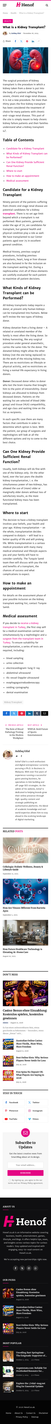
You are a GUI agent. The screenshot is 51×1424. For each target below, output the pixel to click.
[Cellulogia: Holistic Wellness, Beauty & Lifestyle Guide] (25, 850)
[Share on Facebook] (15, 41)
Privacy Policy (27, 1183)
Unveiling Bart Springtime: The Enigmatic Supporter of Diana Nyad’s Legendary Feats (31, 1355)
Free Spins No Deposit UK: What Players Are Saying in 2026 (30, 1075)
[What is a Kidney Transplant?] (25, 72)
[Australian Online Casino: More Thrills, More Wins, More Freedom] (8, 1044)
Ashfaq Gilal (16, 33)
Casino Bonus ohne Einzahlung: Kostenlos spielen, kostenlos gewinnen (25, 1014)
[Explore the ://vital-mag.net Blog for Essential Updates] (8, 1387)
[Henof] (25, 5)
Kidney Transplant (13, 702)
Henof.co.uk (29, 1407)
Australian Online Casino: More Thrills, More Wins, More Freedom (29, 1043)
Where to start (14, 170)
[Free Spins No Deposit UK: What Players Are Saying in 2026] (8, 1075)
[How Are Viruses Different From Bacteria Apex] (25, 891)
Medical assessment (17, 180)
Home (5, 13)
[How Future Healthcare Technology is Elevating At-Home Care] (25, 933)
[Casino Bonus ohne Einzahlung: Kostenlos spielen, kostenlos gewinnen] (25, 993)
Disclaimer (43, 1413)
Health (13, 13)
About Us (19, 1413)
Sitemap (35, 1417)
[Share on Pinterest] (27, 41)
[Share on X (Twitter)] (21, 41)
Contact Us (30, 1413)
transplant (9, 213)
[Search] (46, 5)
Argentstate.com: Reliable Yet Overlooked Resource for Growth (31, 1371)
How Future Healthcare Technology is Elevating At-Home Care (22, 950)
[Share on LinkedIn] (32, 41)
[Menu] (5, 5)
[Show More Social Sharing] (38, 41)
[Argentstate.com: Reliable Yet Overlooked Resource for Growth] (8, 1371)
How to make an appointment (22, 175)
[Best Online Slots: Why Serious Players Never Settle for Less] (8, 1061)
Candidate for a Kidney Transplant (25, 148)
